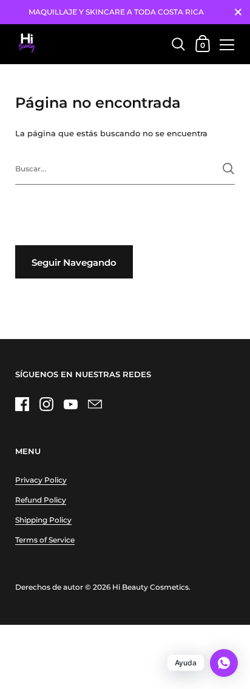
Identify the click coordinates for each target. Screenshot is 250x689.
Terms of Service (45, 539)
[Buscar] (228, 168)
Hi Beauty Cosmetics (150, 587)
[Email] (95, 404)
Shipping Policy (43, 519)
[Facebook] (22, 404)
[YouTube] (70, 404)
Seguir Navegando (74, 262)
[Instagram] (46, 404)
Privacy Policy (41, 479)
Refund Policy (40, 499)
